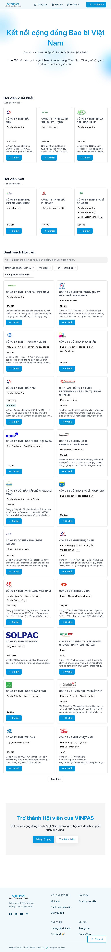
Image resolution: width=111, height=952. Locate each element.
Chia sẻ (99, 939)
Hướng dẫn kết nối (61, 928)
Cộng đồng (85, 934)
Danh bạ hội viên (88, 901)
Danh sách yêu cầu (61, 907)
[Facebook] (10, 914)
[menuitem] (40, 4)
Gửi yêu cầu (57, 912)
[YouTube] (21, 914)
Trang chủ (84, 928)
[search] (58, 260)
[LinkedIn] (16, 914)
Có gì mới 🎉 (58, 934)
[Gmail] (27, 914)
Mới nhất (55, 901)
